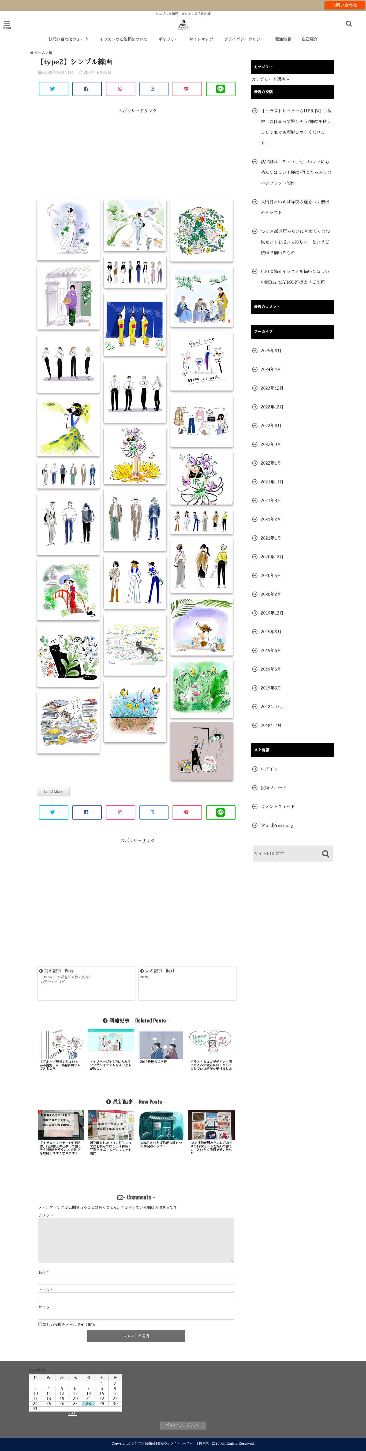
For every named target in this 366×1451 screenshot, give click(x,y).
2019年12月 (272, 613)
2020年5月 (271, 576)
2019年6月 (271, 651)
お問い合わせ (344, 5)
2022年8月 (271, 426)
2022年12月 (272, 407)
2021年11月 (272, 482)
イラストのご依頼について (123, 39)
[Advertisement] (137, 155)
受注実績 (283, 39)
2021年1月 (271, 538)
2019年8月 (271, 632)
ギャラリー (168, 39)
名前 (43, 1272)
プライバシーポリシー (244, 39)
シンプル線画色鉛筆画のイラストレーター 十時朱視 (170, 1443)
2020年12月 (272, 557)
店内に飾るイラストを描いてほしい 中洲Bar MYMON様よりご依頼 (297, 277)
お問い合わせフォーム (68, 39)
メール (45, 1290)
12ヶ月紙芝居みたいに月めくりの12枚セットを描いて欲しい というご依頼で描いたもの (295, 242)
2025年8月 (271, 351)
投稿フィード (273, 788)
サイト (44, 1307)
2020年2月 (271, 594)
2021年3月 (271, 501)
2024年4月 (271, 370)
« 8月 (72, 1414)
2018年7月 (271, 725)
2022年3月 (271, 444)
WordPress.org (277, 825)
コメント (45, 1215)
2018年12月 (272, 707)
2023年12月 (272, 388)
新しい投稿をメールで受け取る (69, 1325)
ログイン (269, 769)
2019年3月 (271, 688)
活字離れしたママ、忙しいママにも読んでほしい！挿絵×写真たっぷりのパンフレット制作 (296, 172)
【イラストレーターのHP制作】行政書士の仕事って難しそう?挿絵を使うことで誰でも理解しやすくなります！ (296, 127)
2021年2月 (271, 519)
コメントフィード (278, 807)
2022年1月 (271, 463)
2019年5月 (271, 669)
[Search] (326, 854)
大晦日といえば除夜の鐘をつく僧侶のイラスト (295, 207)
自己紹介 (310, 39)
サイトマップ (201, 39)
